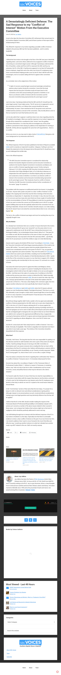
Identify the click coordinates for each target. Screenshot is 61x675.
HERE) (32, 288)
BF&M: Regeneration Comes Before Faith (20, 587)
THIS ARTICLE (41, 134)
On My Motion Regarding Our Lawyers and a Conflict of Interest (12, 459)
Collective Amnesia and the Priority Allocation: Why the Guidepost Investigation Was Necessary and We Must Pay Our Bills (30, 460)
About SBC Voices (11, 650)
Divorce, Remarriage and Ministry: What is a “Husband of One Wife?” (28, 597)
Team (8, 653)
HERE (7, 147)
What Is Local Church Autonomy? (18, 607)
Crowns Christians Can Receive (18, 592)
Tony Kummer (14, 589)
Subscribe (9, 657)
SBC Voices (30, 4)
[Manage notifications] (57, 672)
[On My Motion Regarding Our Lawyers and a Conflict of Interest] (13, 452)
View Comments (30, 507)
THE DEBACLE (17, 288)
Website (28, 490)
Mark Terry (13, 594)
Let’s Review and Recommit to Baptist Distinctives (23, 602)
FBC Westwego (39, 479)
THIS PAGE (46, 243)
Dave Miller (13, 599)
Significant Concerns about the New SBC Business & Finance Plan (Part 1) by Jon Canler (46, 459)
